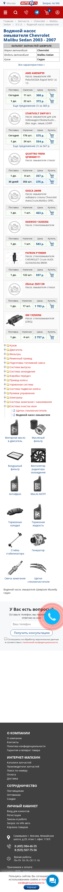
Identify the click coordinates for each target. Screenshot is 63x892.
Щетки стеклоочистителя (31, 410)
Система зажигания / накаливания (31, 402)
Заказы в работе (17, 819)
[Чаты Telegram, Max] (52, 881)
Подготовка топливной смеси (27, 362)
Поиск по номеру (17, 770)
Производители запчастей (23, 766)
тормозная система (21, 384)
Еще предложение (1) (31, 105)
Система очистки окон (23, 406)
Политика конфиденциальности (26, 746)
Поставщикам (15, 790)
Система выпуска (20, 367)
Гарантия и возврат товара (23, 750)
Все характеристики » (31, 64)
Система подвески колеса (25, 388)
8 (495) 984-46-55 (26, 846)
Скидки (11, 798)
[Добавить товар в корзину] (51, 95)
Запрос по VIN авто (18, 823)
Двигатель (16, 349)
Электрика (16, 397)
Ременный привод (21, 358)
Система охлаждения (22, 371)
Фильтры (15, 354)
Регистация (14, 815)
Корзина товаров (17, 827)
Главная (8, 21)
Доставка (12, 778)
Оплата (11, 774)
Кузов (13, 345)
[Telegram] (37, 13)
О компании (14, 738)
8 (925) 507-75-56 (26, 850)
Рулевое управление (22, 393)
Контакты (13, 742)
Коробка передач (20, 375)
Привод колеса (19, 380)
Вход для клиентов (18, 811)
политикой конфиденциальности (40, 642)
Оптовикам (13, 794)
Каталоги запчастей (19, 762)
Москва (11, 3)
